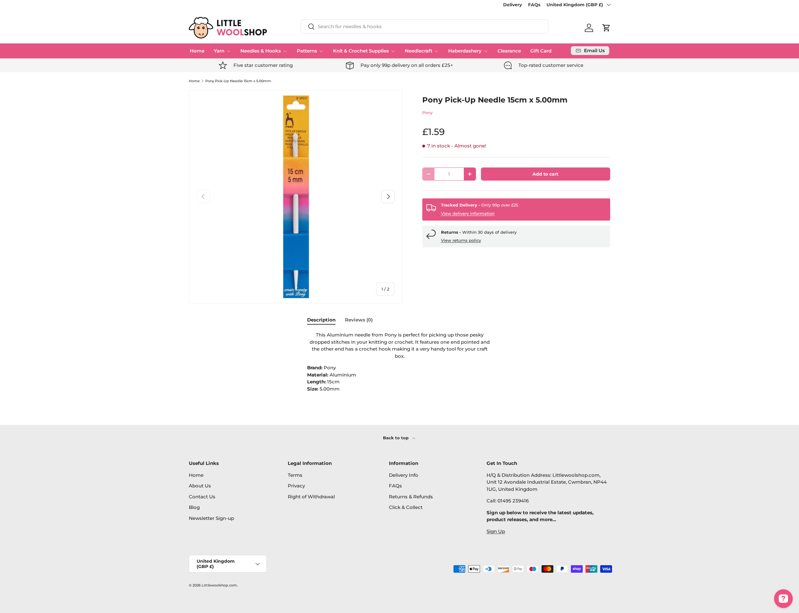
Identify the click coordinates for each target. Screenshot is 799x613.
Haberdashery (465, 51)
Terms (295, 475)
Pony (427, 112)
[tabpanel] (399, 361)
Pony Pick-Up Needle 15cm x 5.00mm (238, 81)
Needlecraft (418, 51)
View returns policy (461, 240)
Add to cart (545, 174)
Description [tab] (321, 320)
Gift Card (540, 51)
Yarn (219, 51)
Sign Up (496, 531)
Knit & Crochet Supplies (361, 51)
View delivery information (468, 213)
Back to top (396, 437)
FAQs (534, 4)
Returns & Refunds (411, 497)
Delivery (512, 4)
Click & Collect (406, 507)
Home (197, 51)
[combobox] (424, 26)
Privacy (296, 486)
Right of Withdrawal (311, 497)
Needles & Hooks (260, 51)
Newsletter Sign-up (211, 518)
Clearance (509, 51)
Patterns (307, 51)
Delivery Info (403, 475)
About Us (200, 486)
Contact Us (202, 497)
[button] (606, 28)
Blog (194, 507)
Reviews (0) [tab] (359, 320)
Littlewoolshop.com (219, 585)
